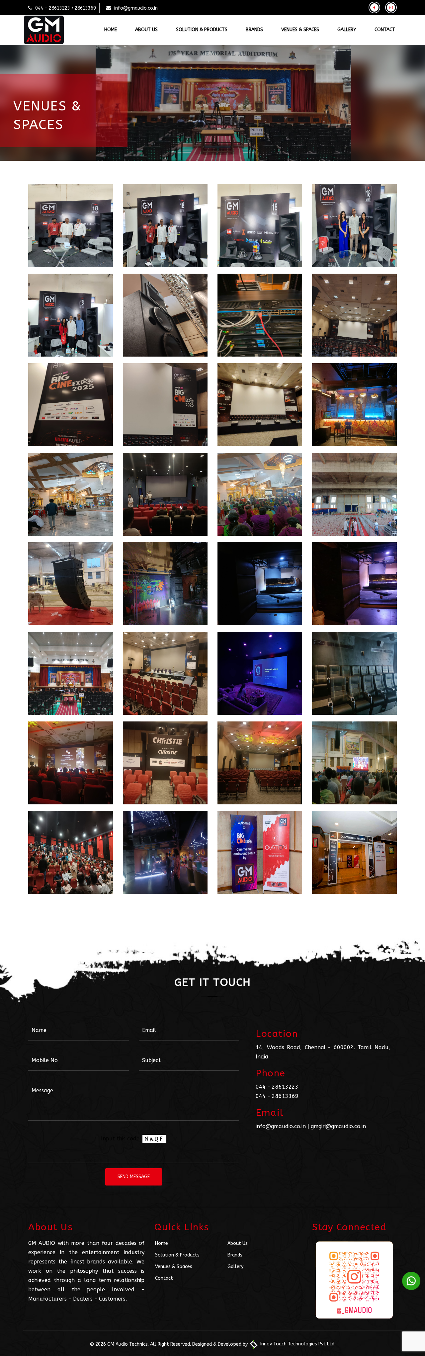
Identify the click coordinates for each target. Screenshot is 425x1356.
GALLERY (346, 30)
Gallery (235, 1266)
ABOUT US (146, 30)
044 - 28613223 (277, 1087)
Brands (234, 1255)
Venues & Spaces (173, 1266)
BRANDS (254, 30)
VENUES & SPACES (300, 30)
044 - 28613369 (277, 1096)
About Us (237, 1243)
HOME (110, 30)
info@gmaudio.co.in (136, 8)
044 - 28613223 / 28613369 (65, 8)
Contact (164, 1278)
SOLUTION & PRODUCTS (201, 30)
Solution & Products (177, 1255)
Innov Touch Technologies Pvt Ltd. (297, 1344)
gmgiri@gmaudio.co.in (338, 1126)
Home (161, 1243)
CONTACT (385, 30)
